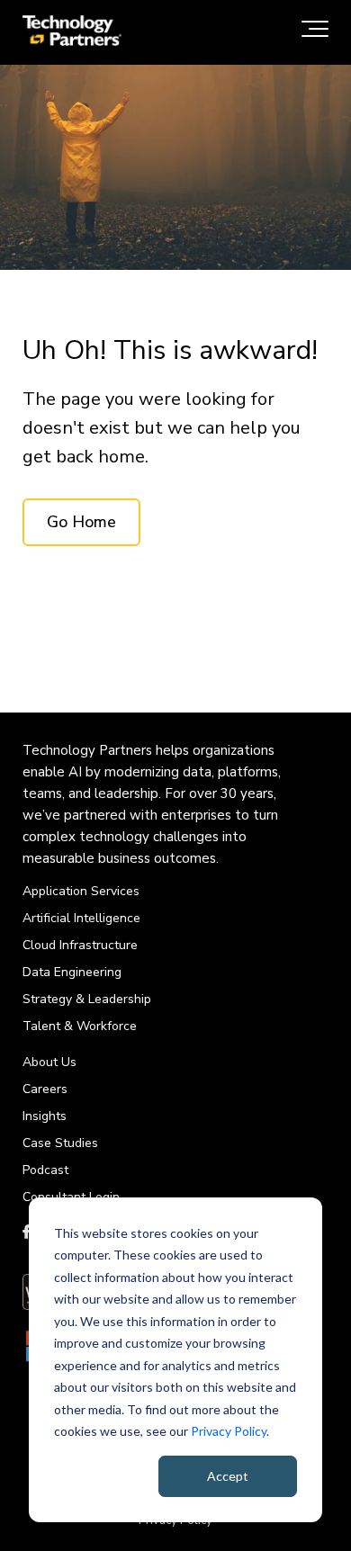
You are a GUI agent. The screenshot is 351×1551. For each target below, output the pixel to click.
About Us (49, 1062)
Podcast (45, 1170)
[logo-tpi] (72, 32)
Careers (45, 1089)
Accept (227, 1476)
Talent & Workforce (79, 1026)
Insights (44, 1116)
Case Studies (60, 1143)
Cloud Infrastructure (80, 945)
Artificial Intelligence (81, 918)
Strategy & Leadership (86, 999)
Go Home (81, 522)
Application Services (81, 891)
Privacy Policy (228, 1431)
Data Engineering (72, 972)
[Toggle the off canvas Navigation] (315, 32)
